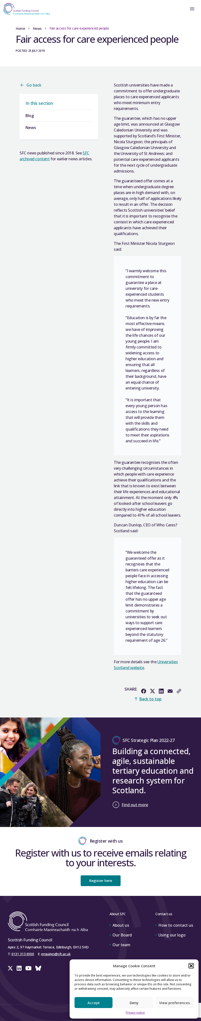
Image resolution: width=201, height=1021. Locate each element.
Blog (29, 115)
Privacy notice (135, 1012)
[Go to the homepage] (25, 9)
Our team (121, 944)
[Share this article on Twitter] (152, 691)
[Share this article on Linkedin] (161, 691)
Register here (100, 880)
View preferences (174, 1002)
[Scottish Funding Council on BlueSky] (38, 968)
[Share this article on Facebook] (143, 691)
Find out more (135, 804)
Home (20, 28)
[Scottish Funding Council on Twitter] (10, 968)
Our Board (122, 935)
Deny (134, 1002)
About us (121, 925)
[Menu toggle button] (192, 9)
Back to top (150, 699)
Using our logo (172, 935)
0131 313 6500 (23, 954)
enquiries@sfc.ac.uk (55, 954)
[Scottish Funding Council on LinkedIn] (19, 968)
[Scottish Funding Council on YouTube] (28, 968)
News (37, 28)
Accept (94, 1002)
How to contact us (175, 925)
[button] (191, 965)
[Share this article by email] (170, 691)
